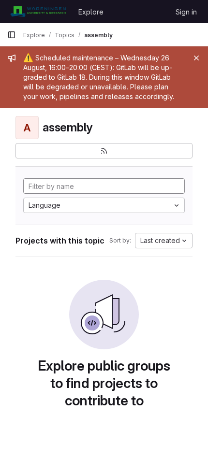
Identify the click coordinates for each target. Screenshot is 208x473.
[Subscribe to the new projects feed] (104, 150)
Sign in (186, 12)
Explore (91, 12)
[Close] (196, 58)
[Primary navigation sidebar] (11, 35)
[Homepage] (38, 11)
